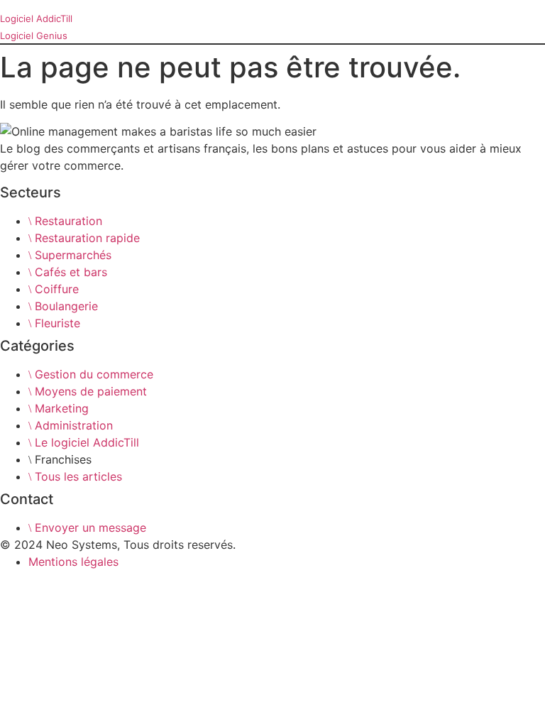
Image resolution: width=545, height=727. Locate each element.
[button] (4, 4)
